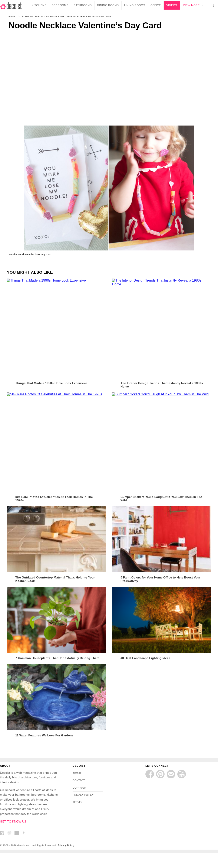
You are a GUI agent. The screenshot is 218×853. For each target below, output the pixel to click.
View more (191, 5)
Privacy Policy (66, 845)
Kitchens (39, 5)
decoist (14, 5)
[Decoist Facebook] (149, 774)
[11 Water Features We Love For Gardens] (56, 697)
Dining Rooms (108, 5)
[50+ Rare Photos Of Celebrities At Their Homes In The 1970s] (56, 442)
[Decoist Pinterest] (160, 774)
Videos (171, 5)
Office (156, 5)
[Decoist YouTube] (181, 774)
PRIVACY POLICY (83, 795)
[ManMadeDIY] (3, 833)
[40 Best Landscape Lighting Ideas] (161, 620)
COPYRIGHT (80, 787)
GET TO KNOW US (13, 821)
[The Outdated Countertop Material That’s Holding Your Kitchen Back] (56, 539)
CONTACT (79, 780)
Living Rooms (134, 5)
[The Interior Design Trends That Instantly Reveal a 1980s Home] (161, 328)
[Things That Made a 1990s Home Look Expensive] (56, 328)
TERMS (77, 802)
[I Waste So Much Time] (17, 833)
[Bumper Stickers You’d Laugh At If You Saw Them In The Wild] (161, 442)
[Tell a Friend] (171, 774)
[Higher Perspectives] (10, 833)
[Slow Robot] (25, 833)
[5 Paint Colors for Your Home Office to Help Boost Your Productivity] (161, 539)
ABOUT (77, 773)
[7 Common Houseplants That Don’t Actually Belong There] (56, 620)
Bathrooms (83, 5)
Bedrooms (60, 5)
